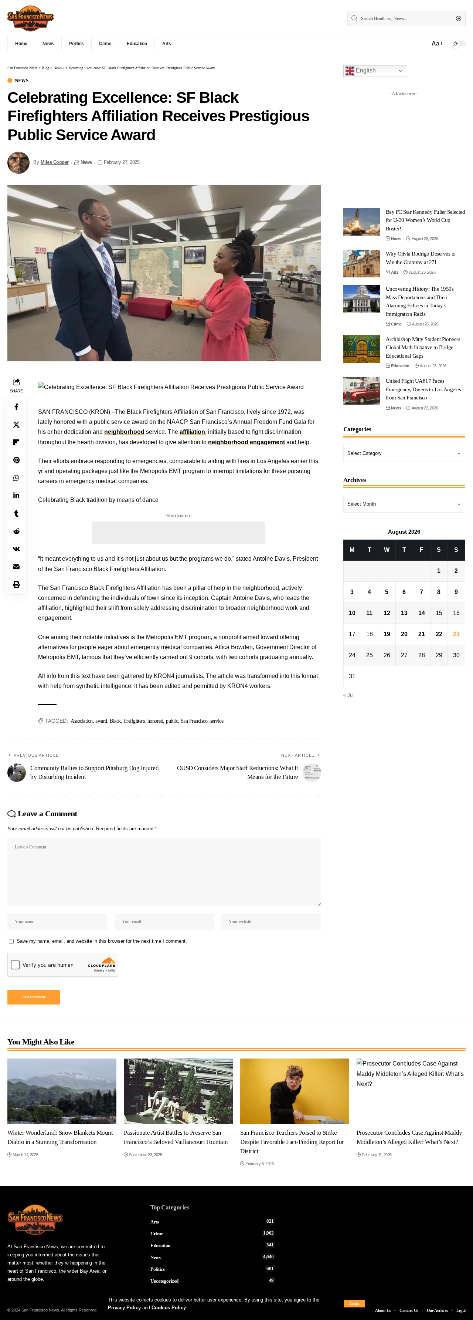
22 (439, 634)
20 (404, 634)
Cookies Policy (169, 1307)
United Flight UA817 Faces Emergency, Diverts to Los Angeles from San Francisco (423, 389)
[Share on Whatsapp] (16, 478)
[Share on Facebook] (16, 407)
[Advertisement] (178, 532)
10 (352, 613)
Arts (394, 272)
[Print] (16, 584)
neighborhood (124, 432)
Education (400, 366)
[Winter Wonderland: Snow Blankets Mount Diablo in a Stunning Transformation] (61, 1091)
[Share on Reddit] (16, 531)
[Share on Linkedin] (16, 495)
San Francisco (194, 721)
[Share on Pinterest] (16, 460)
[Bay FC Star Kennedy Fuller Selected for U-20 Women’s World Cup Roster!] (361, 222)
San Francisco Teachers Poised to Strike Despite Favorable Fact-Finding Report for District (292, 1141)
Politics (212, 1269)
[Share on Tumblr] (16, 513)
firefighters (133, 721)
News (21, 80)
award (101, 721)
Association (82, 721)
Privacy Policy (124, 1307)
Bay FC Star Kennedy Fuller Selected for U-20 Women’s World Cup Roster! (425, 220)
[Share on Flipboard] (16, 442)
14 (421, 613)
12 (387, 613)
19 (387, 634)
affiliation (192, 432)
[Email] (16, 566)
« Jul (348, 695)
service (217, 721)
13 (404, 613)
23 (456, 634)
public (172, 721)
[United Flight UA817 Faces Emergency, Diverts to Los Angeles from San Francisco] (361, 391)
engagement (267, 442)
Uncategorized (212, 1281)
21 (421, 634)
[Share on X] (16, 424)
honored (155, 721)
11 (369, 613)
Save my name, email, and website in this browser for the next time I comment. (102, 941)
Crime (396, 324)
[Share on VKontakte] (16, 549)
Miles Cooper (55, 162)
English (365, 70)
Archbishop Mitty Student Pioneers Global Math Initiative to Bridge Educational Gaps (423, 347)
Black (115, 721)
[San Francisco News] (30, 18)
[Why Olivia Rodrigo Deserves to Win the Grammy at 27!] (361, 263)
